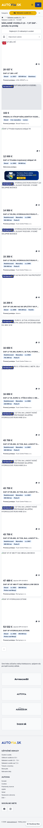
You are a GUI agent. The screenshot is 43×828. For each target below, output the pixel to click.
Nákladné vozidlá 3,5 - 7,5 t (10, 760)
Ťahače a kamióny (7, 766)
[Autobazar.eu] (21, 679)
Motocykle (5, 768)
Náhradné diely (6, 771)
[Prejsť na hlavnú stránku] (11, 5)
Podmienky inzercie (8, 786)
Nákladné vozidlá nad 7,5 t (10, 763)
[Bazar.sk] (21, 724)
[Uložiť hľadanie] (4, 36)
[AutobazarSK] (21, 709)
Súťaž (3, 792)
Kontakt (4, 781)
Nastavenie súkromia (8, 795)
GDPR (4, 789)
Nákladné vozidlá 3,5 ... (24, 13)
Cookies (4, 784)
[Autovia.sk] (21, 694)
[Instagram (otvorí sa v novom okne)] (10, 809)
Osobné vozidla (6, 755)
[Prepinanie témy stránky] (32, 5)
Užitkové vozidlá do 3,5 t (9, 757)
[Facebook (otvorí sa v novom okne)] (4, 809)
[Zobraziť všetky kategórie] (39, 13)
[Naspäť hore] (4, 649)
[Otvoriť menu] (38, 4)
